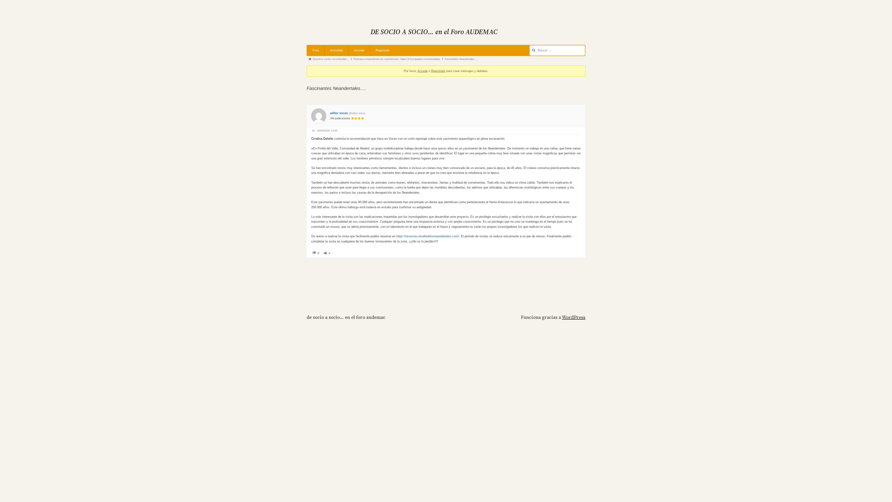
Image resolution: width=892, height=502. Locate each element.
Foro (316, 50)
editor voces (339, 113)
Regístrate (383, 50)
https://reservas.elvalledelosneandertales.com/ (427, 236)
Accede (359, 50)
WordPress (573, 317)
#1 (313, 130)
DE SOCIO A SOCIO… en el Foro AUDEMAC (346, 317)
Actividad (336, 50)
